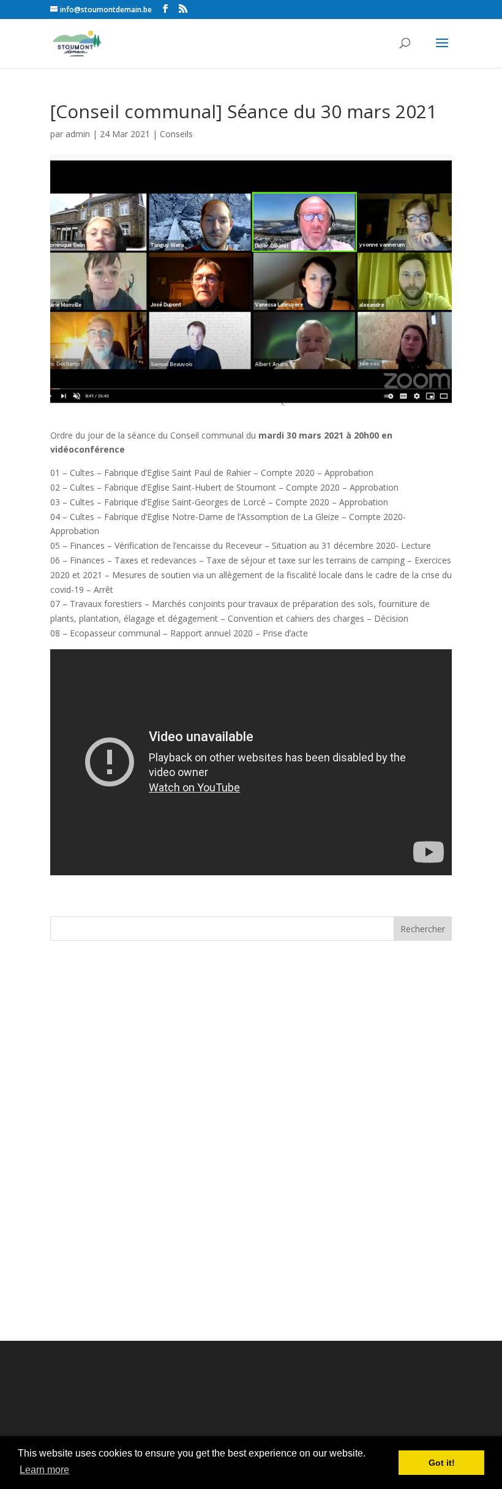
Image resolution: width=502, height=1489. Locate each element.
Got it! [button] (442, 1463)
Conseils (176, 134)
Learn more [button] (44, 1469)
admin (78, 134)
